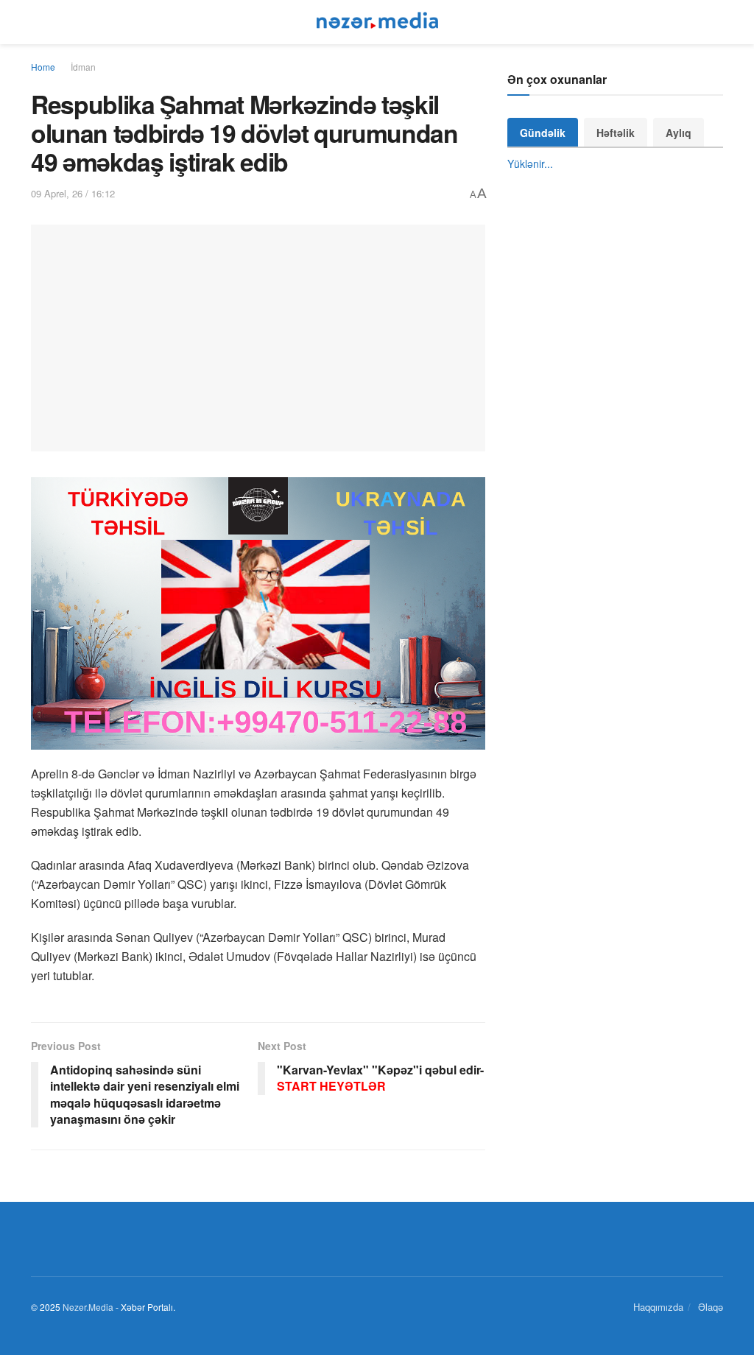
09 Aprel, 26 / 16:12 (73, 193)
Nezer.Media (88, 1307)
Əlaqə (710, 1307)
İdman (83, 66)
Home (43, 66)
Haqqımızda (658, 1307)
